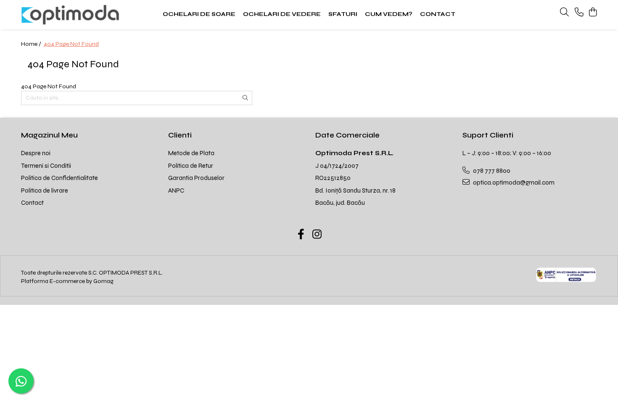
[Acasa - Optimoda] (73, 14)
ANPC (176, 190)
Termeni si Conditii (46, 165)
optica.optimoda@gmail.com (513, 182)
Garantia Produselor (196, 178)
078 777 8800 (491, 171)
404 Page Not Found (71, 44)
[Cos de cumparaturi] (592, 13)
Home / (31, 44)
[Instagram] (317, 235)
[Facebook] (301, 235)
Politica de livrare (44, 190)
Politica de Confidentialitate (59, 178)
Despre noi (35, 153)
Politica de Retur (190, 165)
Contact (32, 202)
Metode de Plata (191, 153)
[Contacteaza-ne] (579, 13)
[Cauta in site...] (564, 13)
